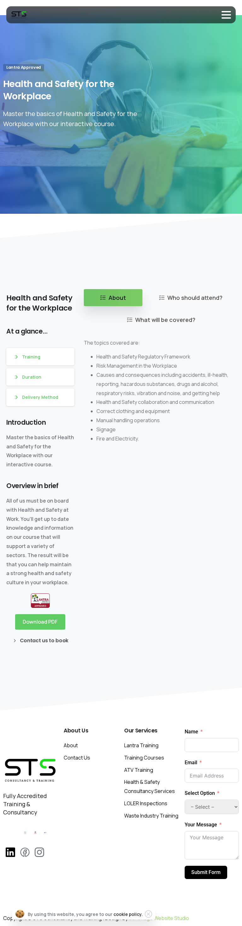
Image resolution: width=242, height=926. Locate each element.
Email (191, 763)
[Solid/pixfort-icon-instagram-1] (39, 852)
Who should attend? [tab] (194, 297)
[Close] (148, 914)
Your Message (201, 825)
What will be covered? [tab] (165, 319)
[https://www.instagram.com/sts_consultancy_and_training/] (10, 852)
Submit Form (206, 872)
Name (191, 732)
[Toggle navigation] (226, 14)
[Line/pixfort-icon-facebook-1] (25, 852)
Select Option (200, 793)
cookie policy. (128, 914)
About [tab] (117, 297)
